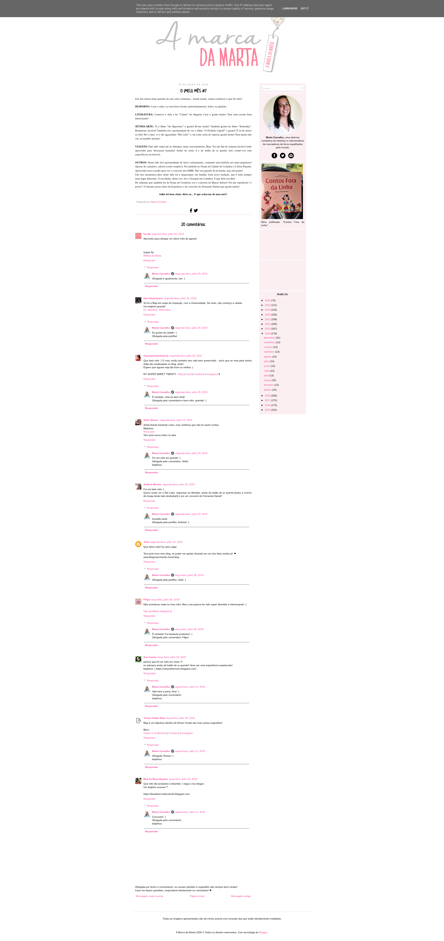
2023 (268, 314)
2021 (268, 324)
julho (267, 361)
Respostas (153, 267)
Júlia (146, 542)
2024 (268, 309)
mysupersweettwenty (156, 355)
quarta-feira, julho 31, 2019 (190, 686)
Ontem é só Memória (155, 733)
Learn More (289, 8)
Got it (305, 8)
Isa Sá (147, 234)
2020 (268, 328)
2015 (268, 409)
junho (267, 366)
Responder (149, 260)
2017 (268, 400)
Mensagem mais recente (149, 896)
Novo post (149, 431)
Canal (188, 374)
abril (266, 375)
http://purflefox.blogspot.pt (157, 611)
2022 (268, 319)
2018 (268, 395)
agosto (268, 356)
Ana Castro (150, 657)
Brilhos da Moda (152, 255)
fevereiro (269, 384)
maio (267, 370)
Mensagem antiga (241, 896)
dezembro (270, 337)
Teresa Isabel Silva (154, 718)
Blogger (263, 932)
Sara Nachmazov (153, 298)
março (268, 380)
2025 (268, 305)
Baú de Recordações (155, 779)
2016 (268, 405)
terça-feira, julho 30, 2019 (189, 575)
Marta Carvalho (161, 273)
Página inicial (197, 896)
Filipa (146, 599)
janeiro (268, 389)
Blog (181, 374)
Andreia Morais (152, 484)
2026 (268, 300)
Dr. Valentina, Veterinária (156, 309)
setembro (269, 351)
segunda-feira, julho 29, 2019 (168, 234)
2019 (268, 333)
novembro (270, 342)
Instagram (213, 374)
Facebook (199, 374)
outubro (268, 347)
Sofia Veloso (151, 420)
